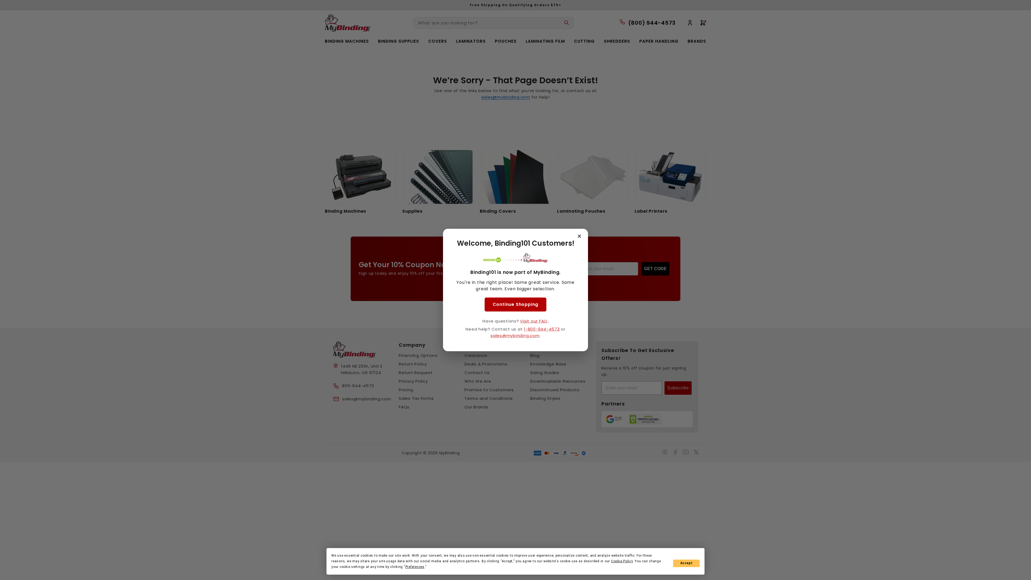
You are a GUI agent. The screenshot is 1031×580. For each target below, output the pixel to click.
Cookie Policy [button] (622, 561)
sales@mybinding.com (515, 335)
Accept (686, 563)
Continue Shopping (516, 304)
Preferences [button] (414, 567)
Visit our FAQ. (534, 321)
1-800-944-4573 (542, 329)
